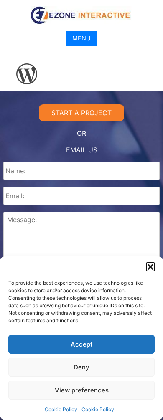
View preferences (82, 390)
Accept (82, 344)
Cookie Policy (61, 409)
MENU (81, 38)
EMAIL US (81, 150)
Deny (81, 367)
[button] (150, 267)
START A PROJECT (81, 113)
